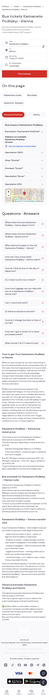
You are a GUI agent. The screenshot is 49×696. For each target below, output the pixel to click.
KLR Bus (5, 6)
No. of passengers (15, 63)
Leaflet (18, 201)
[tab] (13, 114)
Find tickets (24, 74)
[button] (42, 132)
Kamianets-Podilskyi (32, 6)
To (10, 49)
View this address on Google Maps (22, 146)
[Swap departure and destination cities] (43, 46)
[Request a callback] (43, 682)
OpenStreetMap (29, 201)
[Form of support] (43, 673)
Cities (16, 6)
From (11, 41)
